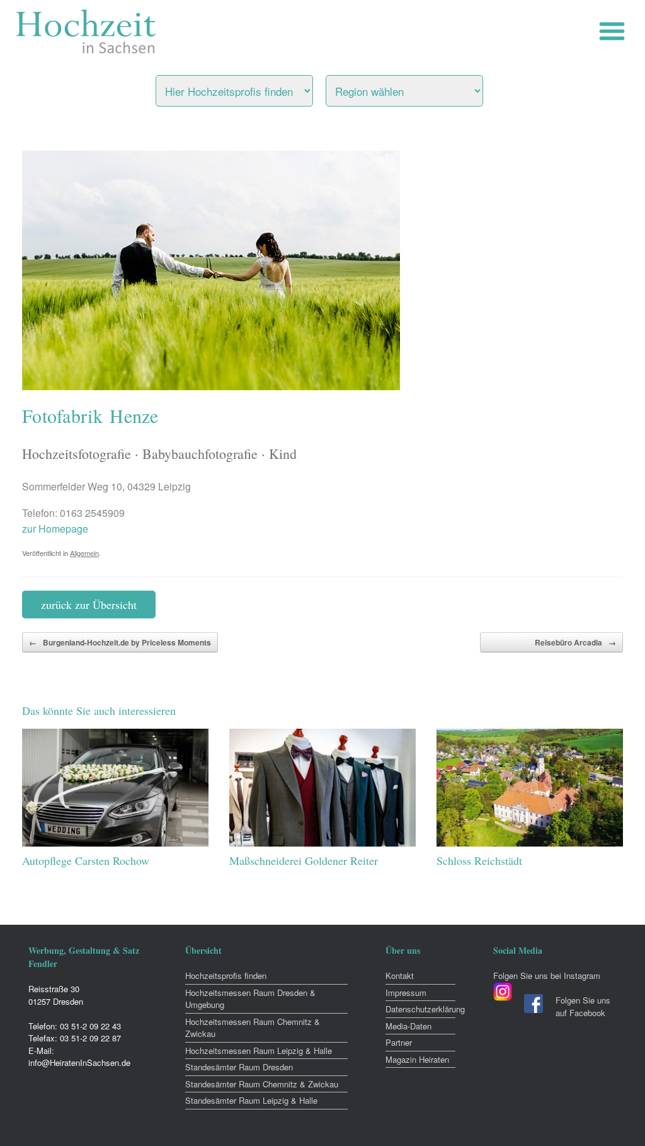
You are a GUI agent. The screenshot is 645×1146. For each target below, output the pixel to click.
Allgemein (84, 553)
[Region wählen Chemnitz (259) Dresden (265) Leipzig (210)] (420, 87)
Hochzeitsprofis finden (225, 975)
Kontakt (399, 975)
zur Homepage (55, 528)
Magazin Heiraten (417, 1059)
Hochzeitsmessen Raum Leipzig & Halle (258, 1050)
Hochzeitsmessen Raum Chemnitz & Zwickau (252, 1028)
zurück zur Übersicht (89, 604)
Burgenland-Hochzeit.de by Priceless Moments (120, 642)
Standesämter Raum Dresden (239, 1067)
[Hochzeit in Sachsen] (86, 31)
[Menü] (615, 31)
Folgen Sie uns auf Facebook (583, 1006)
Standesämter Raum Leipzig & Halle (251, 1100)
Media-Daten (408, 1026)
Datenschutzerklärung (420, 1009)
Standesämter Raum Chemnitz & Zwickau (261, 1084)
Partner (398, 1042)
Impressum (405, 992)
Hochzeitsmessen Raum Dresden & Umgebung (250, 999)
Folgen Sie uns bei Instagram (546, 975)
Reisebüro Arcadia (575, 642)
